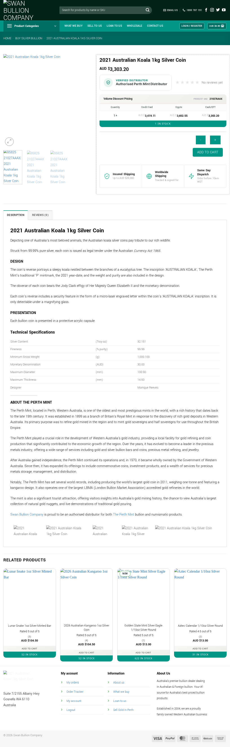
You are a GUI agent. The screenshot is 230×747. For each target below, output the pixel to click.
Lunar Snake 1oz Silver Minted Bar (29, 626)
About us (118, 682)
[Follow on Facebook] (206, 10)
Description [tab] (15, 215)
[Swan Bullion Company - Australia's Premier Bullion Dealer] (25, 10)
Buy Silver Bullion (28, 38)
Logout (70, 710)
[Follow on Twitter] (218, 10)
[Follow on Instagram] (212, 10)
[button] (31, 26)
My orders (72, 682)
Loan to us (119, 701)
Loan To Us (114, 26)
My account (73, 701)
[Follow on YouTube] (224, 10)
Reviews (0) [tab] (40, 215)
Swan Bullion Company (26, 514)
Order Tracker (74, 692)
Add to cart (208, 152)
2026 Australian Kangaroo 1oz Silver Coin (86, 628)
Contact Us (155, 26)
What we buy (73, 26)
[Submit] (147, 10)
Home (7, 38)
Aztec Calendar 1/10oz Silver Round (200, 626)
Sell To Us (94, 26)
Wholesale (134, 26)
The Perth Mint (123, 514)
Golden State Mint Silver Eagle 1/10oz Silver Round (143, 628)
